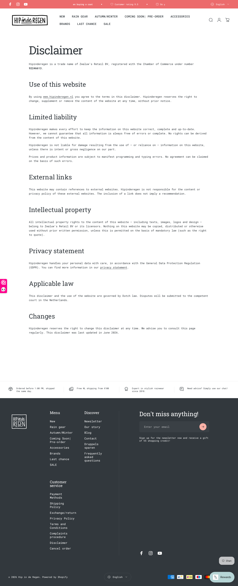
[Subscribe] (202, 426)
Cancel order (60, 548)
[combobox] (220, 4)
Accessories (59, 448)
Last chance (59, 459)
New (52, 421)
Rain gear (58, 427)
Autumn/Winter (61, 433)
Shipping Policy (57, 505)
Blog (87, 433)
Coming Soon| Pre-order (60, 440)
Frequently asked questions (93, 457)
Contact (90, 438)
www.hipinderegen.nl (58, 96)
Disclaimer (58, 543)
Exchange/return (63, 512)
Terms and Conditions (58, 526)
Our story (92, 427)
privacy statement (113, 267)
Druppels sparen (91, 445)
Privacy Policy (62, 518)
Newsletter (93, 421)
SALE (53, 465)
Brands (55, 453)
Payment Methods (56, 495)
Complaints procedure (58, 535)
